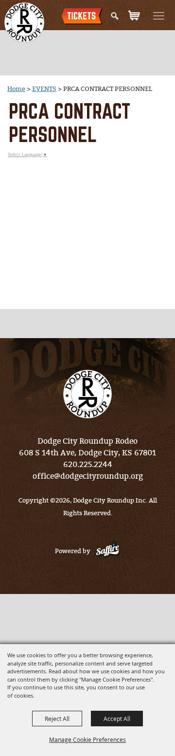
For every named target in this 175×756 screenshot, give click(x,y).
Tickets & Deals (82, 23)
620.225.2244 (87, 464)
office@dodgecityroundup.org (88, 476)
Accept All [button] (117, 718)
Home (16, 88)
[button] (163, 15)
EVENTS (44, 88)
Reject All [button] (57, 718)
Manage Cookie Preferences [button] (87, 739)
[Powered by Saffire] (108, 551)
